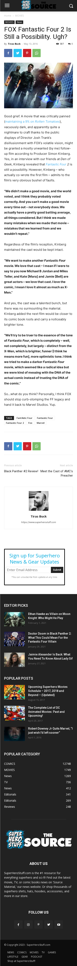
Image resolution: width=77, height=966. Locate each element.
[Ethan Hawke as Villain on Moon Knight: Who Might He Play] (14, 619)
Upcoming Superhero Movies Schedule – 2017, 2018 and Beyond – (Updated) (48, 690)
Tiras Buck (14, 43)
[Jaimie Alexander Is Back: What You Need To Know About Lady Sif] (14, 660)
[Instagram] (28, 925)
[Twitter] (18, 53)
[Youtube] (59, 925)
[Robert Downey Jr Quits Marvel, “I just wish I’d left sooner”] (14, 734)
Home (7, 15)
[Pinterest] (27, 53)
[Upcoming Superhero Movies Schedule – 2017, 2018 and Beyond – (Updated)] (14, 692)
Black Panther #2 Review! (21, 471)
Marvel (41, 422)
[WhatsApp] (36, 53)
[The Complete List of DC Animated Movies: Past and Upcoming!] (14, 713)
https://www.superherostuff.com (38, 522)
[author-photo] (38, 510)
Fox (30, 422)
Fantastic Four (56, 164)
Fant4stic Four (24, 417)
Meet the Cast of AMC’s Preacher (56, 473)
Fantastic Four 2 (15, 422)
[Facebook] (8, 53)
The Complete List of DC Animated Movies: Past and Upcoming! (46, 711)
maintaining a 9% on (32, 121)
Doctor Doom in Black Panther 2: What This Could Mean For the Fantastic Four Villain (49, 637)
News (19, 22)
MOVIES (19, 15)
